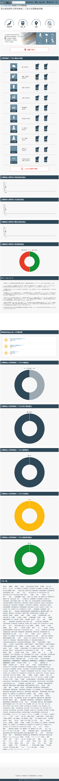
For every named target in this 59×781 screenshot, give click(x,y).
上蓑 (33, 739)
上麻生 (22, 615)
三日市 (11, 743)
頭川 (16, 664)
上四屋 (38, 617)
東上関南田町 (18, 697)
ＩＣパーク (26, 749)
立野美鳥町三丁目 (29, 654)
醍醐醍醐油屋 (25, 660)
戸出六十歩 (13, 675)
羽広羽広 (18, 695)
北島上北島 (26, 621)
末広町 (11, 650)
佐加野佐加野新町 (8, 629)
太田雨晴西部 (6, 607)
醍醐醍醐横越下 (16, 660)
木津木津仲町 (6, 623)
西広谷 (43, 685)
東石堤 (48, 695)
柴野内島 (50, 636)
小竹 (51, 611)
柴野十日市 (44, 636)
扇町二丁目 (28, 601)
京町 (44, 619)
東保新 (11, 700)
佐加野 (51, 627)
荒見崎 (36, 586)
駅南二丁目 (37, 596)
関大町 (49, 650)
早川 (30, 695)
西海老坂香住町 (48, 683)
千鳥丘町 (19, 662)
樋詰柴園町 (24, 700)
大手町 (29, 609)
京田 (38, 619)
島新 (19, 638)
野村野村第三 (37, 687)
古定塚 (44, 718)
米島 (24, 730)
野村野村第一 (35, 691)
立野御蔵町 (34, 656)
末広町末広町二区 (30, 650)
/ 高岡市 (9, 5)
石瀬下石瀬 (28, 590)
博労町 (42, 695)
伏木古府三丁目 (47, 708)
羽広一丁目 (25, 695)
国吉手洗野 (18, 625)
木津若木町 (14, 623)
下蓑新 (5, 739)
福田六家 (40, 702)
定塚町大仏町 (36, 648)
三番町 (33, 633)
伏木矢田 (5, 712)
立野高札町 (27, 656)
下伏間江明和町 (19, 644)
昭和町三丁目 (31, 636)
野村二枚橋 (51, 691)
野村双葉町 (28, 691)
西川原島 (23, 745)
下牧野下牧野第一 (29, 644)
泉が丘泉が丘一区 (33, 592)
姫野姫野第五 (15, 702)
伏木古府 (5, 710)
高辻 (27, 652)
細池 (10, 720)
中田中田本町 (48, 679)
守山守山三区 (23, 726)
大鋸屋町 (5, 611)
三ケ (49, 594)
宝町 (39, 652)
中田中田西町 (24, 681)
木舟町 (51, 623)
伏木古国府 (40, 710)
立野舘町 (40, 656)
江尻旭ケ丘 (46, 598)
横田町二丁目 (26, 728)
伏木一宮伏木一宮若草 (17, 706)
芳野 (40, 728)
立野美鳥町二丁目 (18, 654)
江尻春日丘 (26, 598)
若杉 (42, 733)
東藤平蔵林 (48, 697)
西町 (48, 685)
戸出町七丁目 (6, 667)
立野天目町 (44, 654)
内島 (10, 596)
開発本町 (11, 613)
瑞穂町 (11, 722)
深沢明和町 (34, 702)
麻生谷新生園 (30, 586)
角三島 (22, 664)
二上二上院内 (43, 714)
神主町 (33, 619)
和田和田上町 (26, 735)
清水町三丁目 (44, 638)
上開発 (28, 615)
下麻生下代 (6, 640)
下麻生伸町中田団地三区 (10, 642)
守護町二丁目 (6, 636)
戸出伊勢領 (14, 667)
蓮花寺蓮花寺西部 (18, 733)
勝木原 (22, 687)
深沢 (26, 702)
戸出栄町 (11, 671)
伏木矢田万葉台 (26, 712)
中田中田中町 (6, 681)
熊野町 (31, 625)
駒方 (16, 627)
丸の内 (5, 722)
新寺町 (39, 646)
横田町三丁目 (34, 728)
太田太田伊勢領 (36, 601)
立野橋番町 (13, 656)
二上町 (16, 716)
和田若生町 (42, 735)
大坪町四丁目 (23, 609)
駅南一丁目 (30, 596)
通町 (24, 675)
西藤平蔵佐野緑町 (30, 685)
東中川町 (5, 700)
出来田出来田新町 (43, 664)
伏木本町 (46, 710)
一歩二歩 (23, 739)
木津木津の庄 (45, 623)
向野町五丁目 (31, 724)
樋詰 (16, 700)
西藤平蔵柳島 (20, 685)
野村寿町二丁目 (40, 689)
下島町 (48, 642)
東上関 (11, 697)
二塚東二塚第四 (7, 718)
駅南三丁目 (44, 596)
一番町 (32, 594)
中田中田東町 (40, 679)
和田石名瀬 (49, 735)
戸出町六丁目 (39, 673)
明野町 (16, 586)
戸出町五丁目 (31, 673)
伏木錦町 (26, 710)
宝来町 (21, 737)
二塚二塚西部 (24, 718)
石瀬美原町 (35, 590)
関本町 (5, 652)
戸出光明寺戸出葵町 (48, 669)
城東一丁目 (43, 648)
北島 (4, 621)
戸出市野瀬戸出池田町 (31, 667)
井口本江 (51, 588)
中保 (13, 683)
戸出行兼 (46, 673)
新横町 (44, 646)
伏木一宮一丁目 (36, 704)
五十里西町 (38, 588)
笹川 (31, 629)
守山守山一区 (6, 726)
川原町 (21, 619)
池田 (13, 590)
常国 (35, 662)
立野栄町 (12, 658)
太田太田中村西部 (8, 603)
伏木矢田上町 (44, 712)
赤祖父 (5, 586)
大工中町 (31, 658)
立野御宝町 (6, 656)
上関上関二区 (6, 617)
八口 (34, 726)
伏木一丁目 (15, 704)
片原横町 (41, 613)
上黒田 (34, 615)
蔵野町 (37, 625)
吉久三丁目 (13, 730)
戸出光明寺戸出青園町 (36, 669)
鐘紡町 (16, 615)
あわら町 (48, 586)
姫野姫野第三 (47, 700)
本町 (41, 720)
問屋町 (42, 675)
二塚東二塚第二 (40, 716)
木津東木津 (21, 623)
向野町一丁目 (6, 724)
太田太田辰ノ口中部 (32, 607)
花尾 (4, 745)
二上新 (11, 716)
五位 (33, 743)
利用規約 (24, 775)
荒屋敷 (42, 586)
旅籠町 (47, 693)
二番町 (5, 687)
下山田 (15, 646)
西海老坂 (40, 683)
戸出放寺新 (12, 747)
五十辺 (5, 588)
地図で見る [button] (31, 50)
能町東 (29, 693)
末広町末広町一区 (20, 650)
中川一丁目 (34, 677)
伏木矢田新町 (6, 714)
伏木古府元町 (12, 710)
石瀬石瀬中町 (50, 590)
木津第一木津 (28, 623)
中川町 (11, 679)
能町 (10, 687)
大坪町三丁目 (15, 609)
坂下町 (46, 627)
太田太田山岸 (6, 605)
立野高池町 (19, 658)
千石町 (22, 652)
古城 (10, 627)
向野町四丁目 (23, 724)
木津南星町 (45, 621)
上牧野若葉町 (32, 617)
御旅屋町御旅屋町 (25, 611)
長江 (33, 683)
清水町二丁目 (36, 638)
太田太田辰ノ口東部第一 (18, 605)
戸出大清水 (6, 669)
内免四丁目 (20, 677)
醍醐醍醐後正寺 (34, 660)
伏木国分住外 (19, 708)
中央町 (42, 737)
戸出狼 (48, 667)
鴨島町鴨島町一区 (8, 619)
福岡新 (11, 745)
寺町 (27, 664)
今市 (26, 633)
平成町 (36, 654)
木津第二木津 (36, 623)
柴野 (37, 636)
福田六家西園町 (48, 702)
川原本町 (16, 619)
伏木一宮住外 (6, 706)
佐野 (15, 633)
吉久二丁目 (6, 730)
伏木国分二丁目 (46, 706)
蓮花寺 (37, 730)
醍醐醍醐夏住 (6, 662)
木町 (4, 625)
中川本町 (5, 679)
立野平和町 (20, 656)
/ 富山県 (6, 5)
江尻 (18, 598)
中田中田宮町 (32, 681)
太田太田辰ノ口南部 (45, 605)
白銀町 (21, 646)
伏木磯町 (28, 704)
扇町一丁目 (21, 601)
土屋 (39, 741)
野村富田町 (13, 691)
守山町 (29, 726)
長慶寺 (13, 662)
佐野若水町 (45, 629)
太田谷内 (41, 607)
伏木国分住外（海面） (9, 708)
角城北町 (11, 664)
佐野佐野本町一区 (45, 631)
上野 (22, 741)
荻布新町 (17, 611)
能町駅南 (42, 662)
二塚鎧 (30, 718)
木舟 (4, 741)
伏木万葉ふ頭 (28, 706)
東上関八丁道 (26, 697)
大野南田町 (36, 609)
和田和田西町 (18, 735)
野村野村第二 (15, 689)
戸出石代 (5, 671)
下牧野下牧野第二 (39, 644)
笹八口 (37, 629)
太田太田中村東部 (46, 601)
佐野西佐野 (21, 631)
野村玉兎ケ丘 (20, 691)
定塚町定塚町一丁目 (26, 648)
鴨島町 (50, 617)
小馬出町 (23, 627)
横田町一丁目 (18, 728)
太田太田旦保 (49, 603)
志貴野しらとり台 (8, 749)
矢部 (45, 739)
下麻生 (50, 638)
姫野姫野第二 (39, 700)
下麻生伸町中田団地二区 (38, 640)
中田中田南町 (50, 681)
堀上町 (16, 720)
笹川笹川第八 (17, 629)
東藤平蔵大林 (40, 697)
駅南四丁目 (51, 596)
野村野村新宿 (43, 691)
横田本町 (11, 728)
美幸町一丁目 (30, 722)
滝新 (51, 652)
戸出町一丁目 (51, 671)
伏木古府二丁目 (38, 708)
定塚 (10, 648)
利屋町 (30, 675)
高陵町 (5, 627)
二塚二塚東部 (38, 718)
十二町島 (51, 646)
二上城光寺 (51, 714)
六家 (36, 733)
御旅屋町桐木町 (35, 611)
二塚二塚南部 (16, 718)
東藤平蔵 (33, 697)
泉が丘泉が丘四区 (18, 594)
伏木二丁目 (22, 704)
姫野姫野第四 (6, 702)
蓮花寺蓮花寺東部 (29, 733)
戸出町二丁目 (6, 673)
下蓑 (16, 745)
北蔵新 (50, 619)
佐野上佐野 (51, 629)
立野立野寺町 (51, 654)
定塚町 (16, 648)
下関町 (5, 644)
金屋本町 (5, 615)
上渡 (44, 617)
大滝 (10, 741)
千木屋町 (17, 652)
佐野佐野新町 (28, 631)
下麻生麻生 (13, 640)
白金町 (27, 646)
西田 (33, 627)
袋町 (35, 747)
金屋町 (11, 615)
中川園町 (51, 677)
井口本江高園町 (7, 590)
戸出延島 (48, 745)
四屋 (18, 730)
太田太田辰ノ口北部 (39, 603)
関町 (10, 652)
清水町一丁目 (27, 638)
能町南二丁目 (15, 693)
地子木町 (5, 650)
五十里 (11, 588)
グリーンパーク (18, 749)
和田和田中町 (34, 735)
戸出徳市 (23, 671)
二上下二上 (29, 714)
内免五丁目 (27, 677)
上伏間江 (19, 617)
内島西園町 (18, 596)
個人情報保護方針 (32, 775)
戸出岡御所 (13, 669)
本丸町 (48, 720)
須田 (37, 650)
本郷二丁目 (30, 720)
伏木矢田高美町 (35, 712)
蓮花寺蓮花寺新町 (46, 730)
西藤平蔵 (5, 685)
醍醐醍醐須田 (51, 660)
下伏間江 (11, 644)
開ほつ (51, 739)
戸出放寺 (43, 671)
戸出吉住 (52, 673)
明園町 (11, 586)
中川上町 (40, 677)
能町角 (16, 687)
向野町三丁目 (15, 724)
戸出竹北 (5, 747)
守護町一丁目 (46, 633)
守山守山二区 (15, 726)
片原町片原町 (25, 613)
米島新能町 (32, 730)
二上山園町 (36, 714)
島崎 (13, 638)
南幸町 (16, 722)
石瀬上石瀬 (21, 590)
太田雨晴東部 (23, 607)
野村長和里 (22, 689)
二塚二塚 (23, 716)
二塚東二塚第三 (49, 716)
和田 (10, 735)
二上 (4, 716)
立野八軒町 (6, 658)
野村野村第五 (6, 689)
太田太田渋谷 (17, 603)
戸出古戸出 (37, 671)
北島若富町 (19, 621)
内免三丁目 (13, 677)
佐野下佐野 (14, 631)
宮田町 (22, 722)
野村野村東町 (48, 689)
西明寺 (16, 743)
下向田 (34, 741)
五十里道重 (25, 588)
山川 (40, 726)
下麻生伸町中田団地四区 (24, 642)
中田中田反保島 (7, 683)
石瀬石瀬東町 (42, 590)
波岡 (34, 693)
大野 (10, 739)
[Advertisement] (29, 14)
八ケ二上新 (30, 747)
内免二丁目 (6, 677)
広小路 (21, 702)
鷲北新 (5, 735)
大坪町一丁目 (48, 607)
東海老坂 (5, 697)
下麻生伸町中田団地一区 (23, 640)
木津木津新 (38, 621)
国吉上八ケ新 (25, 625)
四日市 (47, 726)
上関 (48, 615)
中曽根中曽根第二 (31, 679)
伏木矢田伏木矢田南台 (15, 712)
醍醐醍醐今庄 (43, 660)
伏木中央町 (20, 710)
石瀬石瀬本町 (6, 592)
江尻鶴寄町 (33, 598)
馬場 (4, 743)
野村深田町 (6, 691)
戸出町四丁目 (23, 673)
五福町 (28, 627)
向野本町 (45, 722)
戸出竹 (16, 671)
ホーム (2, 5)
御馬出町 (5, 613)
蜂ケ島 (5, 695)
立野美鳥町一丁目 (8, 654)
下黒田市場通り (41, 642)
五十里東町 (45, 588)
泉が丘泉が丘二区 (44, 592)
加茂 (51, 741)
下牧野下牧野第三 (50, 644)
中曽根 (22, 679)
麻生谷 (22, 586)
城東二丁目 (50, 648)
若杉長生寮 (49, 733)
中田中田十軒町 (41, 681)
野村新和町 (29, 687)
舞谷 (51, 743)
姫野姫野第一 (31, 700)
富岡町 (36, 675)
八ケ (23, 747)
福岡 (48, 737)
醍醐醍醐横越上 (7, 660)
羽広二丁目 (12, 695)
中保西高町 (21, 683)
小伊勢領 (28, 739)
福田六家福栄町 (7, 704)
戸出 (50, 664)
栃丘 (22, 743)
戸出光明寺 (26, 669)
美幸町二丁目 (38, 722)
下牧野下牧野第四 (8, 646)
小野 (27, 743)
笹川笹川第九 (25, 629)
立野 (24, 658)
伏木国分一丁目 (36, 706)
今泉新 (43, 594)
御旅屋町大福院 (44, 611)
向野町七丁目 (47, 724)
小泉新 (49, 625)
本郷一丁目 (24, 720)
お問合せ (40, 775)
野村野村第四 (45, 687)
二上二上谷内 (21, 714)
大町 (48, 609)
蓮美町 (41, 693)
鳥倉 (45, 741)
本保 (35, 720)
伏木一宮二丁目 (45, 704)
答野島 (19, 675)
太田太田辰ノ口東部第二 (32, 605)
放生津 (5, 720)
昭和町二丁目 (23, 636)
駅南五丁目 (6, 598)
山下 (20, 633)
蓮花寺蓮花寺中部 (8, 733)
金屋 (46, 613)
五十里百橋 (32, 588)
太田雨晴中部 (15, 607)
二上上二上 (14, 714)
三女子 (39, 633)
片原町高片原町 (34, 613)
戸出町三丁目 (15, 673)
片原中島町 (18, 613)
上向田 (28, 741)
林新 (17, 747)
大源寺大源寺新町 (45, 658)
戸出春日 (19, 669)
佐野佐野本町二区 (8, 633)
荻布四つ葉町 (36, 745)
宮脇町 (42, 745)
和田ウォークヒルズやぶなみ (11, 737)
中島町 (16, 679)
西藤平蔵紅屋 (12, 685)
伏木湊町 (51, 710)
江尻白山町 (13, 598)
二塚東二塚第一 (30, 716)
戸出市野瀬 (21, 667)
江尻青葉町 (39, 598)
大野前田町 (43, 609)
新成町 (33, 646)
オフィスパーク (35, 737)
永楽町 (23, 596)
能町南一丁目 (6, 693)
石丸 (24, 592)
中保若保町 (28, 683)
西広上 (37, 685)
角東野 (5, 664)
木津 (31, 621)
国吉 (10, 625)
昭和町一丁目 (15, 636)
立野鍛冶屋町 (47, 656)
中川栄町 (45, 677)
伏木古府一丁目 (28, 708)
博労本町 (36, 695)
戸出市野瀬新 (41, 667)
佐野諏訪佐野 (6, 631)
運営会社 (18, 775)
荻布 (10, 611)
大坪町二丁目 (6, 609)
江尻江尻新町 (13, 601)
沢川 (39, 743)
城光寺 (5, 648)
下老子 (16, 739)
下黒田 (33, 642)
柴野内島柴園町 (7, 638)
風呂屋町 (50, 718)
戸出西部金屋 (30, 671)
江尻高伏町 (6, 601)
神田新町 (27, 619)
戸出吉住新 (6, 675)
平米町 (42, 747)
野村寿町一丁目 (30, 689)
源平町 (43, 625)
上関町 (13, 617)
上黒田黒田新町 (42, 615)
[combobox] (18, 2)
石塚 (18, 592)
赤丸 (45, 743)
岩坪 (4, 596)
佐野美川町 (36, 631)
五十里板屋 (18, 588)
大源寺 (36, 658)
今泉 (37, 594)
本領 (16, 741)
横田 (4, 728)
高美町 (34, 652)
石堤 (12, 592)
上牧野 (25, 617)
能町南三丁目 (23, 693)
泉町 (25, 594)
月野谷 (25, 662)
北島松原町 (12, 621)
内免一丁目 (49, 675)
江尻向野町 (51, 722)
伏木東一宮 (33, 710)
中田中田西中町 (15, 681)
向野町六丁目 (39, 724)
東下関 (27, 737)
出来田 (34, 664)
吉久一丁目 (48, 728)
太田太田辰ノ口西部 (27, 603)
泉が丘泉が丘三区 (8, 594)
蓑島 (39, 739)
